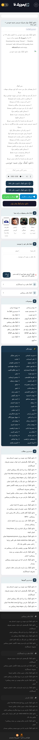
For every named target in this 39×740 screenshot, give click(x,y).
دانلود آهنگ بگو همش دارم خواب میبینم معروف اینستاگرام (20, 464)
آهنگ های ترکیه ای (29, 329)
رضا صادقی (14, 439)
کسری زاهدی (14, 443)
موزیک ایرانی (14, 308)
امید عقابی (14, 410)
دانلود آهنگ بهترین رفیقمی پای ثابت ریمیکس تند (19, 548)
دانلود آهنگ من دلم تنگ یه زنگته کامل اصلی (21, 481)
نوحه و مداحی (30, 308)
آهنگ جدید (15, 337)
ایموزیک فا (22, 38)
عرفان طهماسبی (13, 366)
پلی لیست (32, 315)
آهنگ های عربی (30, 322)
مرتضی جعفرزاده (29, 384)
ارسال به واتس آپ (9, 197)
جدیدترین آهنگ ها (12, 311)
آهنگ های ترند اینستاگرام (24, 284)
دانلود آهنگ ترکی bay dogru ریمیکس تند (22, 477)
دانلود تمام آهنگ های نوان (19, 204)
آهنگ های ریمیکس (26, 293)
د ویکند (33, 403)
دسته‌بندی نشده (30, 311)
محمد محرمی (14, 406)
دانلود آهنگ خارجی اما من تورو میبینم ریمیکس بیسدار (20, 561)
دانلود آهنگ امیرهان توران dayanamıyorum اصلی (19, 536)
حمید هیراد (31, 373)
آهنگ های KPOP (30, 333)
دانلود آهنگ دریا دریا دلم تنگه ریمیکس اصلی (21, 470)
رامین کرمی (14, 432)
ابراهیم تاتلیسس (30, 392)
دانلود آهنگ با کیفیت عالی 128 (18, 190)
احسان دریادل (30, 421)
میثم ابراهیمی (14, 428)
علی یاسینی (31, 381)
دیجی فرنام (31, 435)
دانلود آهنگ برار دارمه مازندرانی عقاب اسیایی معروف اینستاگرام (20, 569)
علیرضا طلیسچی (30, 377)
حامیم (33, 406)
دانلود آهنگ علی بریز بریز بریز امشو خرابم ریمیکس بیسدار (21, 522)
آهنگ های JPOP (13, 333)
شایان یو (32, 432)
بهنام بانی (15, 421)
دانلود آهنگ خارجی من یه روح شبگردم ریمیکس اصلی (20, 499)
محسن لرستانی (13, 377)
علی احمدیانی (30, 359)
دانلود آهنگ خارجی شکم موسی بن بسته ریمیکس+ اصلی (22, 554)
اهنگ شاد (15, 315)
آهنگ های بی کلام (12, 329)
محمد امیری (14, 424)
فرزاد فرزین (31, 443)
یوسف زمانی (31, 424)
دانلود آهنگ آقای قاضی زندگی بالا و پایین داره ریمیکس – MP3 (20, 514)
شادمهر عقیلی (30, 366)
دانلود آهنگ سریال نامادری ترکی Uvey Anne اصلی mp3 (20, 530)
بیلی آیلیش (14, 395)
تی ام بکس (31, 417)
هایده (16, 359)
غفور (16, 388)
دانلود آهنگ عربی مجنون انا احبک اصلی (22, 505)
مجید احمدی (14, 403)
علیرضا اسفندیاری (29, 370)
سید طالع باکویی (13, 370)
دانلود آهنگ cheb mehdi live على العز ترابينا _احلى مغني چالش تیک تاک (21, 542)
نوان (33, 410)
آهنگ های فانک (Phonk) (11, 318)
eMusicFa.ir (16, 47)
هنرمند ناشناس (30, 355)
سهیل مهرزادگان (13, 417)
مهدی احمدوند (30, 395)
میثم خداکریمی (13, 413)
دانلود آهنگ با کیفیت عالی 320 (18, 183)
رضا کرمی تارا (13, 435)
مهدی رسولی (14, 381)
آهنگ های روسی (30, 326)
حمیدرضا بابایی (30, 428)
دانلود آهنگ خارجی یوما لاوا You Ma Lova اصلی (19, 473)
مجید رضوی (31, 362)
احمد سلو (15, 399)
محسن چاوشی (13, 362)
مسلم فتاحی (31, 388)
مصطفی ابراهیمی (29, 439)
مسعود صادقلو (30, 399)
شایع (16, 384)
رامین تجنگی (14, 355)
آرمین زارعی (31, 413)
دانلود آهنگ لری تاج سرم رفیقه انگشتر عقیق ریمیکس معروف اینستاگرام (21, 487)
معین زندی (15, 392)
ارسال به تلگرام (27, 197)
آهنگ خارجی (31, 337)
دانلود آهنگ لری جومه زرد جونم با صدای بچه (21, 458)
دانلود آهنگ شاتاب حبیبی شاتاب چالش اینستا (21, 493)
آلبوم (33, 340)
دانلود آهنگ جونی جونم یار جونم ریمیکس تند (21, 509)
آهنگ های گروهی (30, 318)
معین (16, 373)
